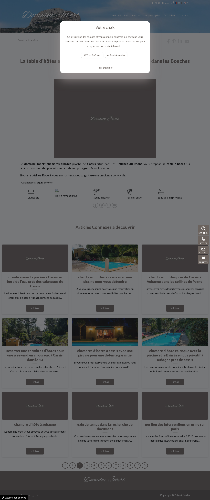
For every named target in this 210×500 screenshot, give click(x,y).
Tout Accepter (117, 55)
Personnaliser (105, 67)
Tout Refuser (93, 55)
